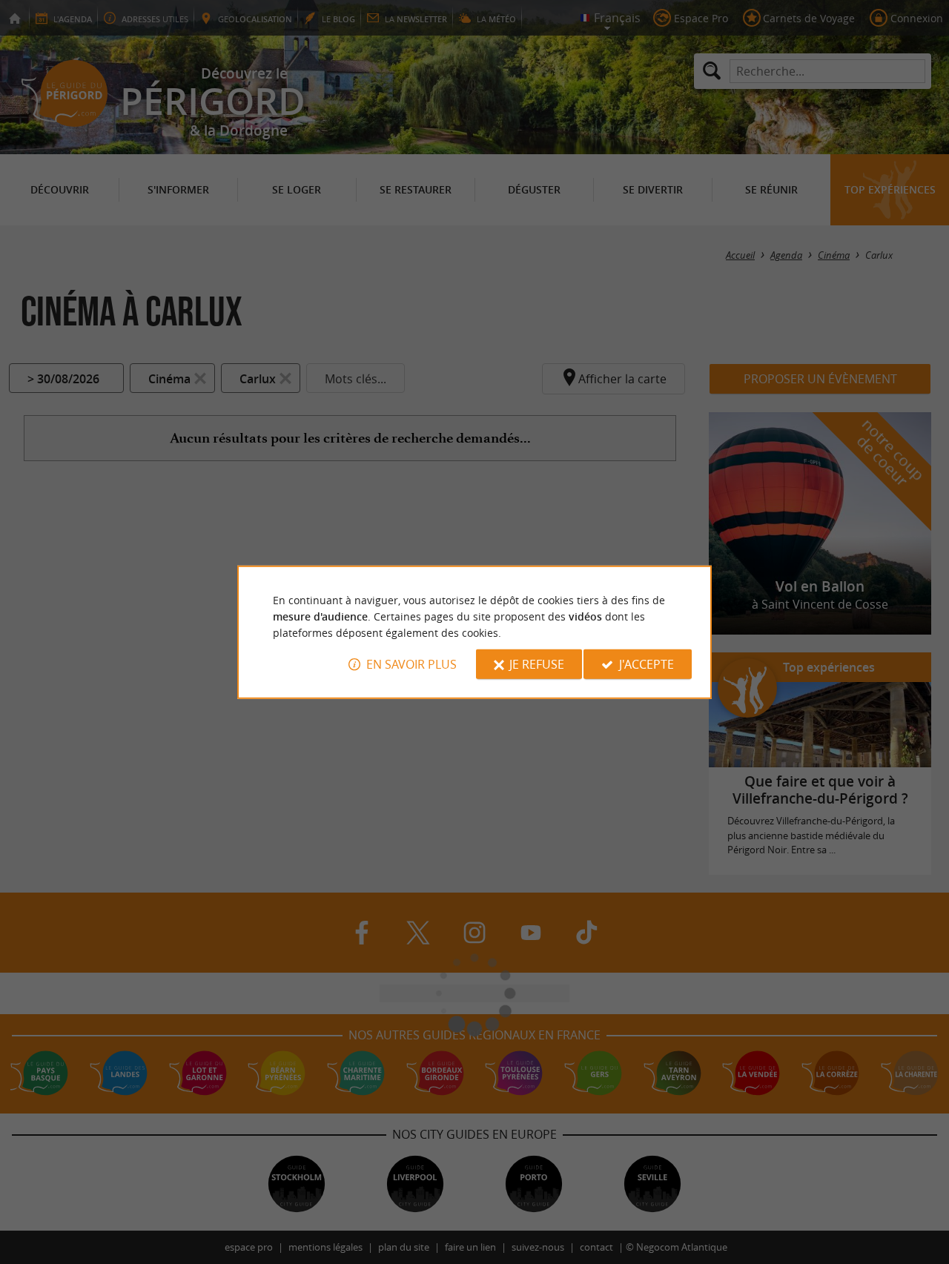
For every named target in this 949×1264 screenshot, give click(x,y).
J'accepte (646, 664)
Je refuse (536, 664)
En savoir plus (411, 664)
